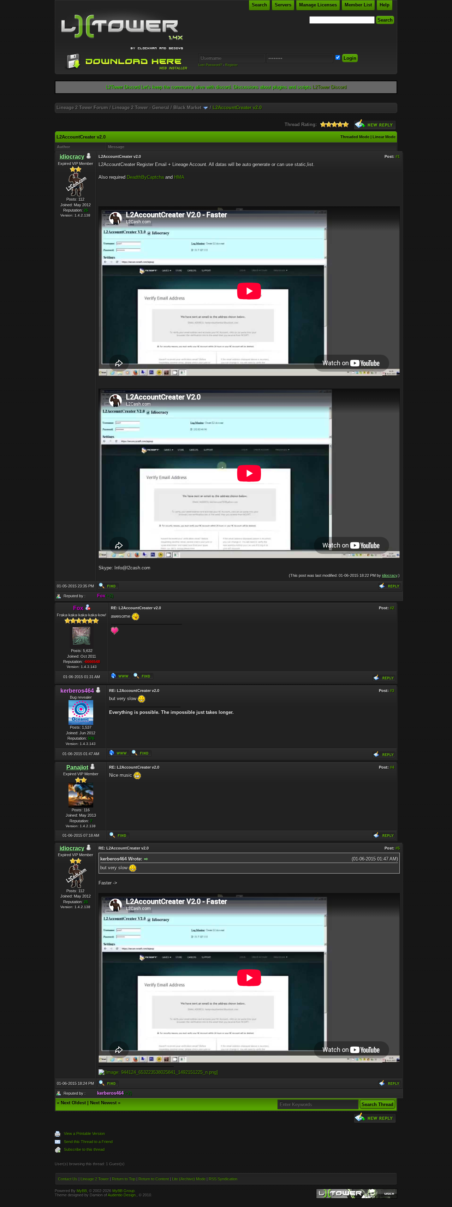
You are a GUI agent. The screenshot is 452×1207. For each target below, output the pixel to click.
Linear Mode (384, 137)
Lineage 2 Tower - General (140, 107)
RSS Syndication (223, 1179)
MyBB (82, 1191)
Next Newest (103, 1102)
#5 (398, 848)
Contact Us (67, 1179)
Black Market (187, 107)
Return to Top (123, 1179)
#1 (398, 156)
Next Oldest (73, 1102)
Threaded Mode (354, 137)
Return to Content (153, 1179)
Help (384, 4)
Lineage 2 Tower (95, 1179)
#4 (392, 767)
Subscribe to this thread (84, 1149)
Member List (358, 4)
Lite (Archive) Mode (189, 1179)
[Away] (87, 608)
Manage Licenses (318, 4)
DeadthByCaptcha (145, 177)
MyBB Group (123, 1191)
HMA (179, 177)
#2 (392, 608)
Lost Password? (210, 65)
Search (259, 4)
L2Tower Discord (329, 87)
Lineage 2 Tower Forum (82, 107)
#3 (392, 690)
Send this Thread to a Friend (88, 1142)
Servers (283, 4)
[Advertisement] (226, 100)
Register (231, 65)
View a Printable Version (84, 1133)
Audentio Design (122, 1195)
